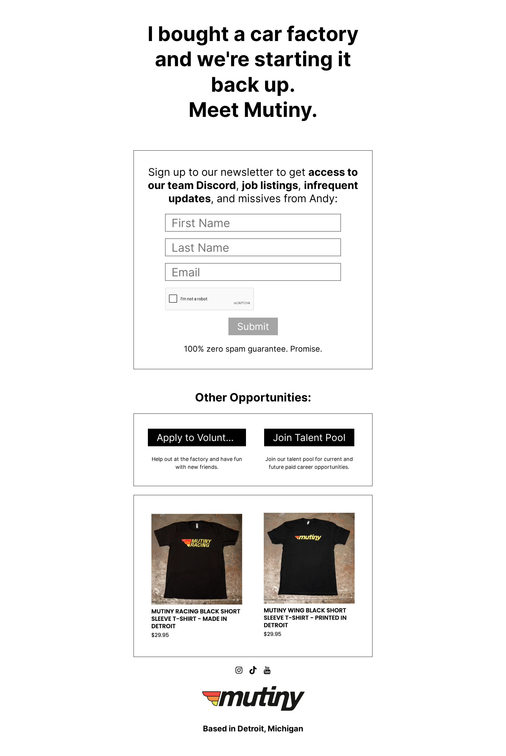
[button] (239, 670)
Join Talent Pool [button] (309, 437)
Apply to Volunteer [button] (198, 437)
